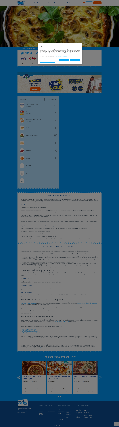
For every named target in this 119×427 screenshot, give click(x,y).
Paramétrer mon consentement (47, 60)
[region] (60, 53)
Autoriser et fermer (75, 59)
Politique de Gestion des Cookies (60, 56)
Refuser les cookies (64, 59)
